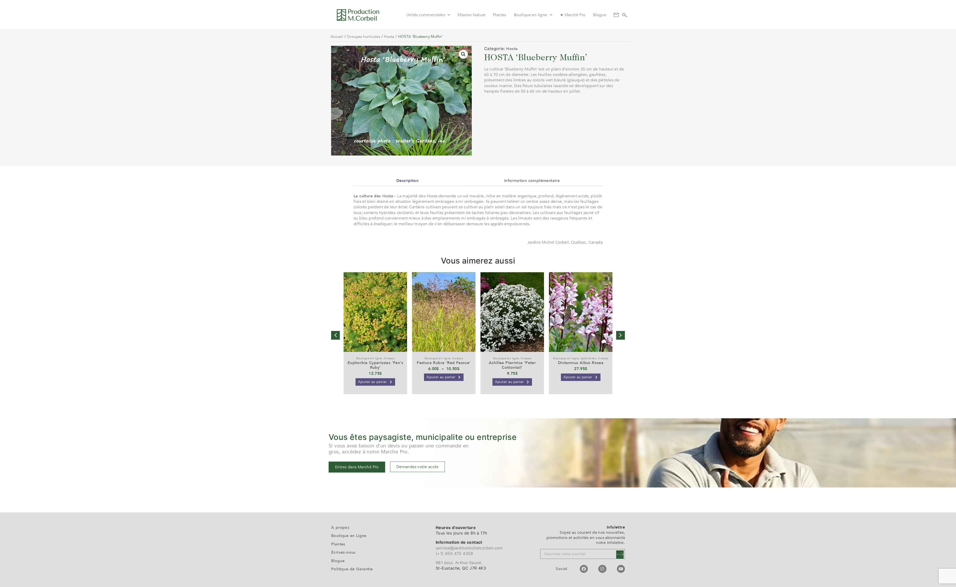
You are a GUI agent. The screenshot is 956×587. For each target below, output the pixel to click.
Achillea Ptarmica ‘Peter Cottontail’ (512, 365)
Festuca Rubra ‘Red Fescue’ (444, 363)
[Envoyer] (620, 554)
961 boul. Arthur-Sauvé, (459, 562)
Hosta (389, 36)
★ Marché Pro (573, 15)
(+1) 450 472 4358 (454, 553)
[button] (463, 54)
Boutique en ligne (530, 15)
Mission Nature (471, 15)
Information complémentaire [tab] (532, 180)
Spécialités (588, 358)
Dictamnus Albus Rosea (580, 363)
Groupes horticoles (363, 36)
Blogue (599, 15)
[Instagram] (602, 569)
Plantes (499, 15)
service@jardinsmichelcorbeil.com (469, 547)
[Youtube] (621, 569)
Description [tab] (407, 180)
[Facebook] (584, 569)
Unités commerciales (425, 15)
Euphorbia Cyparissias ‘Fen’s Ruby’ (375, 365)
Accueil (337, 36)
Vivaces (389, 358)
